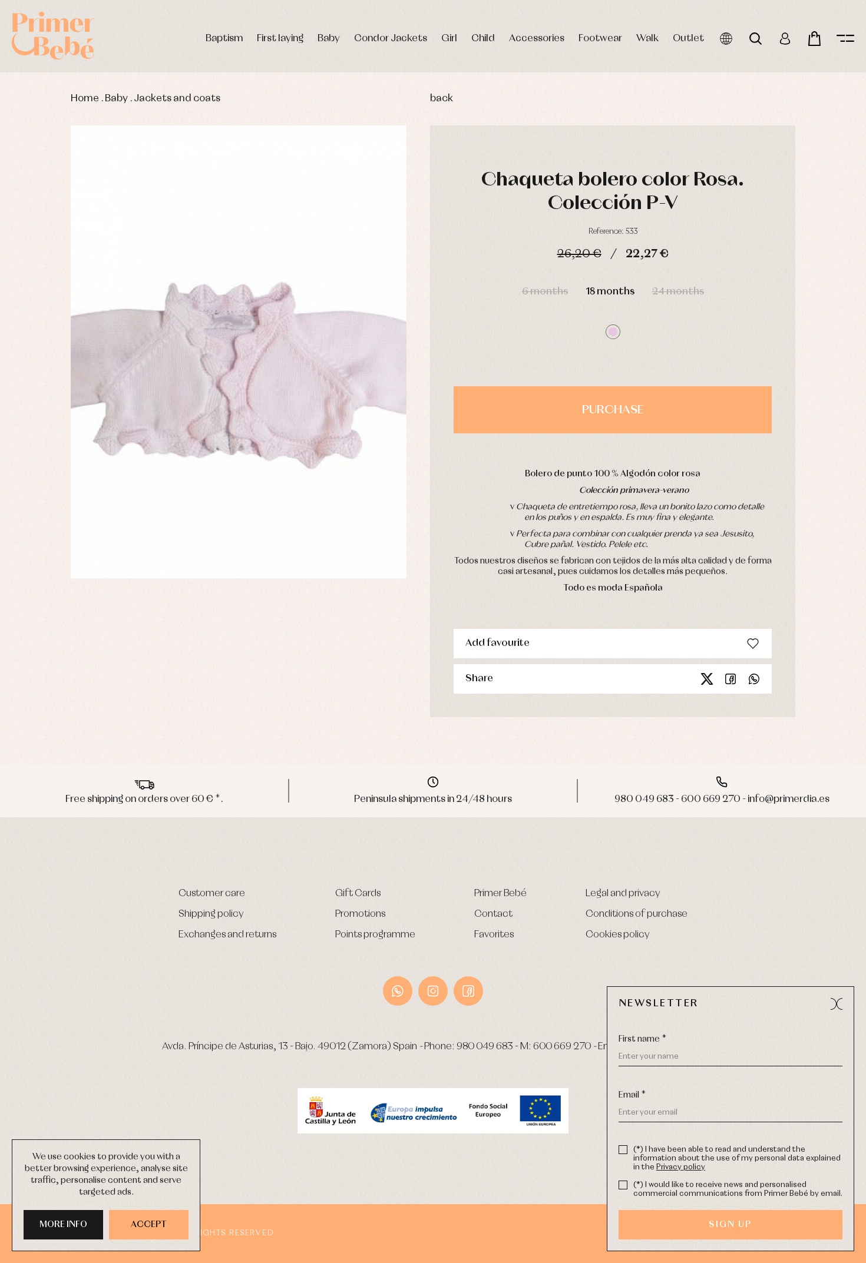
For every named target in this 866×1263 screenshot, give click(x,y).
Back (441, 99)
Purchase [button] (612, 410)
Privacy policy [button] (680, 1167)
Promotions (360, 914)
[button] (613, 331)
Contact (493, 914)
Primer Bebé (500, 894)
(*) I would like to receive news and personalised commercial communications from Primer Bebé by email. (737, 1189)
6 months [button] (545, 292)
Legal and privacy (623, 894)
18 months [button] (610, 292)
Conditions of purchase (636, 914)
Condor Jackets (390, 39)
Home (85, 99)
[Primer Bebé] (53, 35)
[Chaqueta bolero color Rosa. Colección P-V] (238, 352)
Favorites (494, 935)
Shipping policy (211, 914)
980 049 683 (485, 1047)
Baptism (224, 39)
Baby (329, 39)
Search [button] (755, 38)
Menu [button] (845, 38)
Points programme (375, 935)
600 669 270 (562, 1047)
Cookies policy (618, 935)
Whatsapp (754, 679)
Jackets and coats (177, 99)
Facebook (730, 679)
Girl (449, 39)
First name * (642, 1039)
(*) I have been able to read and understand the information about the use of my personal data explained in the (737, 1158)
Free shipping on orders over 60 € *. (144, 799)
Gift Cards (358, 894)
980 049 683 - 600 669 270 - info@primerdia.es (721, 799)
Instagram (433, 991)
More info (63, 1225)
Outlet (688, 39)
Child (483, 39)
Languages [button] (726, 38)
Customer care (212, 894)
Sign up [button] (730, 1225)
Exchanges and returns (227, 935)
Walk (647, 39)
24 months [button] (678, 292)
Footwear (600, 39)
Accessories (536, 39)
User (785, 38)
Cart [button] (814, 38)
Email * (632, 1095)
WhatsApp (397, 991)
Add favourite (497, 643)
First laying (280, 39)
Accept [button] (149, 1225)
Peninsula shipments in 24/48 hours (433, 799)
